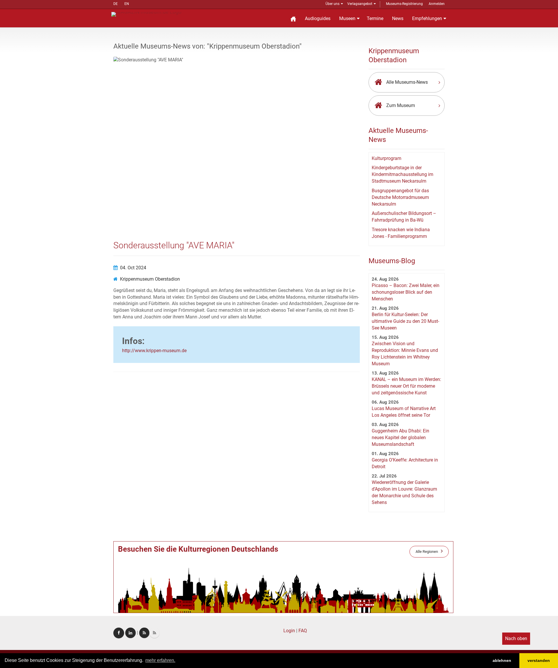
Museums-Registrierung (404, 4)
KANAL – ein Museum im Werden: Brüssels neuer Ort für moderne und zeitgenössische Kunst (406, 386)
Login (289, 630)
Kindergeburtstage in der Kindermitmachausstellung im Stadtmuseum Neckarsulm (402, 174)
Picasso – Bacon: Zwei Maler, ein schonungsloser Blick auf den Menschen (405, 292)
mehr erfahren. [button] (160, 660)
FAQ (302, 630)
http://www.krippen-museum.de (154, 350)
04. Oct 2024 (133, 267)
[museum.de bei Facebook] (118, 633)
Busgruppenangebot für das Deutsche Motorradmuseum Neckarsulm (400, 197)
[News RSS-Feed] (154, 633)
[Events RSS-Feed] (144, 633)
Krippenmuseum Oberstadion (150, 279)
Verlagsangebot (359, 4)
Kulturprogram (386, 158)
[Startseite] (293, 18)
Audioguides (317, 18)
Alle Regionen (427, 551)
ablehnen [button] (502, 660)
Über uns (332, 4)
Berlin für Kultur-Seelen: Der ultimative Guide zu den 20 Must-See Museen (405, 321)
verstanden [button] (538, 660)
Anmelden (437, 4)
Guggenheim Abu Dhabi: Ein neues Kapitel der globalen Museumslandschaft (400, 437)
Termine (375, 18)
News (397, 18)
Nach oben (516, 638)
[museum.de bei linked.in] (130, 633)
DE (115, 4)
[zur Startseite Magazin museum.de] (146, 14)
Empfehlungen (427, 18)
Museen (347, 18)
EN (126, 4)
